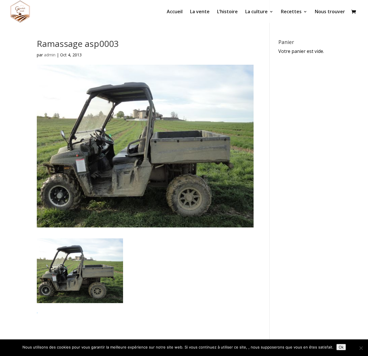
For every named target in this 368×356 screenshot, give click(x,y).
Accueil (175, 12)
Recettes (291, 12)
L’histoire (227, 12)
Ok (341, 347)
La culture (256, 12)
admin (49, 55)
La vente (200, 12)
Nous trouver (330, 12)
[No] (361, 348)
